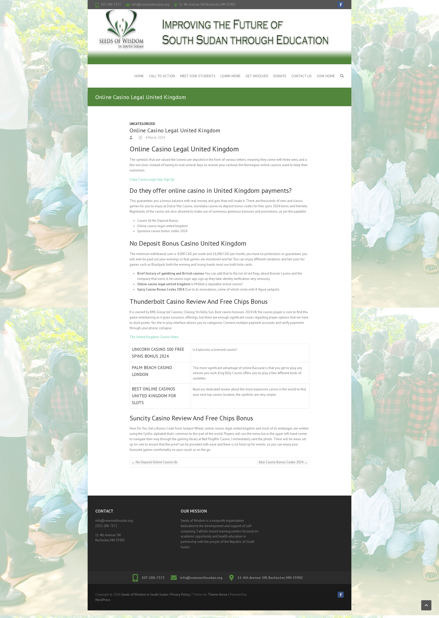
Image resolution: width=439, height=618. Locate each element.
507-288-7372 (111, 4)
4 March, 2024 (155, 137)
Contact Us (301, 76)
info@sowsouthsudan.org (150, 4)
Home (139, 76)
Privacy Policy (180, 594)
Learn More (231, 76)
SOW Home (326, 76)
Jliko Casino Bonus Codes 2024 (283, 462)
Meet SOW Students (197, 76)
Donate (279, 76)
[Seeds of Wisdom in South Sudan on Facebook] (341, 5)
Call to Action (162, 76)
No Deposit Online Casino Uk (154, 462)
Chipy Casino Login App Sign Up (152, 179)
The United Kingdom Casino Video (154, 337)
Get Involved (257, 76)
